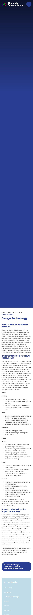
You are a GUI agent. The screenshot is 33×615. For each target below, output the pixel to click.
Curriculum (16, 312)
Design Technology (7, 314)
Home (3, 312)
